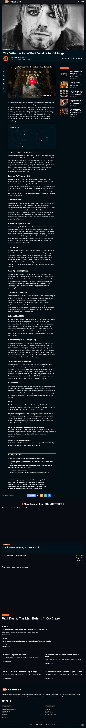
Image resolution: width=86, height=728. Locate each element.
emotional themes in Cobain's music (18, 482)
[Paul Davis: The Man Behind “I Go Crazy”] (43, 591)
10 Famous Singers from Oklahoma (14, 555)
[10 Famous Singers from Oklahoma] (80, 559)
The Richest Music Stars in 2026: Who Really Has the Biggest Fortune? (76, 101)
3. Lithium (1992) (16, 137)
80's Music (47, 669)
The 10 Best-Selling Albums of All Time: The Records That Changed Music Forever (76, 111)
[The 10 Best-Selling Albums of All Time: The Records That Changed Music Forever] (64, 111)
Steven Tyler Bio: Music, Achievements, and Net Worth (62, 656)
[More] (81, 58)
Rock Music (48, 652)
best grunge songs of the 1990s (23, 480)
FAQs (38, 146)
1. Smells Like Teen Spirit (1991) (19, 131)
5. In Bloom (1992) (16, 143)
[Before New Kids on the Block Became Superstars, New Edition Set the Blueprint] (64, 74)
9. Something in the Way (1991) (42, 137)
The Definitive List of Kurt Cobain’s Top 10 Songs (20, 672)
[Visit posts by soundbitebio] (5, 58)
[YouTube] (3, 701)
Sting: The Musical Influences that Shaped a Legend (63, 672)
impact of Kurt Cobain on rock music (18, 484)
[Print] (79, 58)
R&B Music (7, 544)
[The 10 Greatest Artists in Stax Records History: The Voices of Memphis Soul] (64, 93)
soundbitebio (15, 57)
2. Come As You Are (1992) (18, 134)
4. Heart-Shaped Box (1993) (18, 140)
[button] (3, 2)
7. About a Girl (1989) (40, 131)
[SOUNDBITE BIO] (13, 2)
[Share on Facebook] (68, 58)
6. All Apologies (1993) (17, 146)
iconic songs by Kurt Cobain (36, 482)
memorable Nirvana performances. (18, 486)
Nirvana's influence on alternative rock (19, 488)
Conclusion (38, 143)
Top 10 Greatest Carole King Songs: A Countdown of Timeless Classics (26, 641)
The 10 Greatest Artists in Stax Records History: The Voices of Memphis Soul (76, 92)
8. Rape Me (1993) (39, 134)
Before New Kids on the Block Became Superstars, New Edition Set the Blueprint (76, 74)
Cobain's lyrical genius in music (40, 480)
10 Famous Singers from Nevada (14, 655)
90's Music (7, 49)
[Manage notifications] (82, 725)
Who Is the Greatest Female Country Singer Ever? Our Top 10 (76, 83)
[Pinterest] (7, 701)
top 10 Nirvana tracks (36, 488)
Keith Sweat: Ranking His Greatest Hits (21, 547)
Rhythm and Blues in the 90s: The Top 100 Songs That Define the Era (29, 473)
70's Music (5, 614)
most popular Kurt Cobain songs (37, 486)
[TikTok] (11, 701)
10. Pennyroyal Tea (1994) (41, 140)
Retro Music (5, 626)
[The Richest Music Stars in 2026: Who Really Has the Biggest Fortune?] (64, 102)
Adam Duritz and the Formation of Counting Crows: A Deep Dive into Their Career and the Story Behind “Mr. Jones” (30, 466)
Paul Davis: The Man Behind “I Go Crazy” (31, 618)
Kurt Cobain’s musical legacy (36, 484)
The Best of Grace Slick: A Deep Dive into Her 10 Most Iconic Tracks (25, 629)
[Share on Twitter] (71, 58)
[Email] (73, 58)
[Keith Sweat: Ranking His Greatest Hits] (43, 530)
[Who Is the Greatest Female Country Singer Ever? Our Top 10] (64, 84)
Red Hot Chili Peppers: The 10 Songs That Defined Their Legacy (28, 458)
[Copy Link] (76, 58)
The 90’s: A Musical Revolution (18, 470)
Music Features (7, 652)
